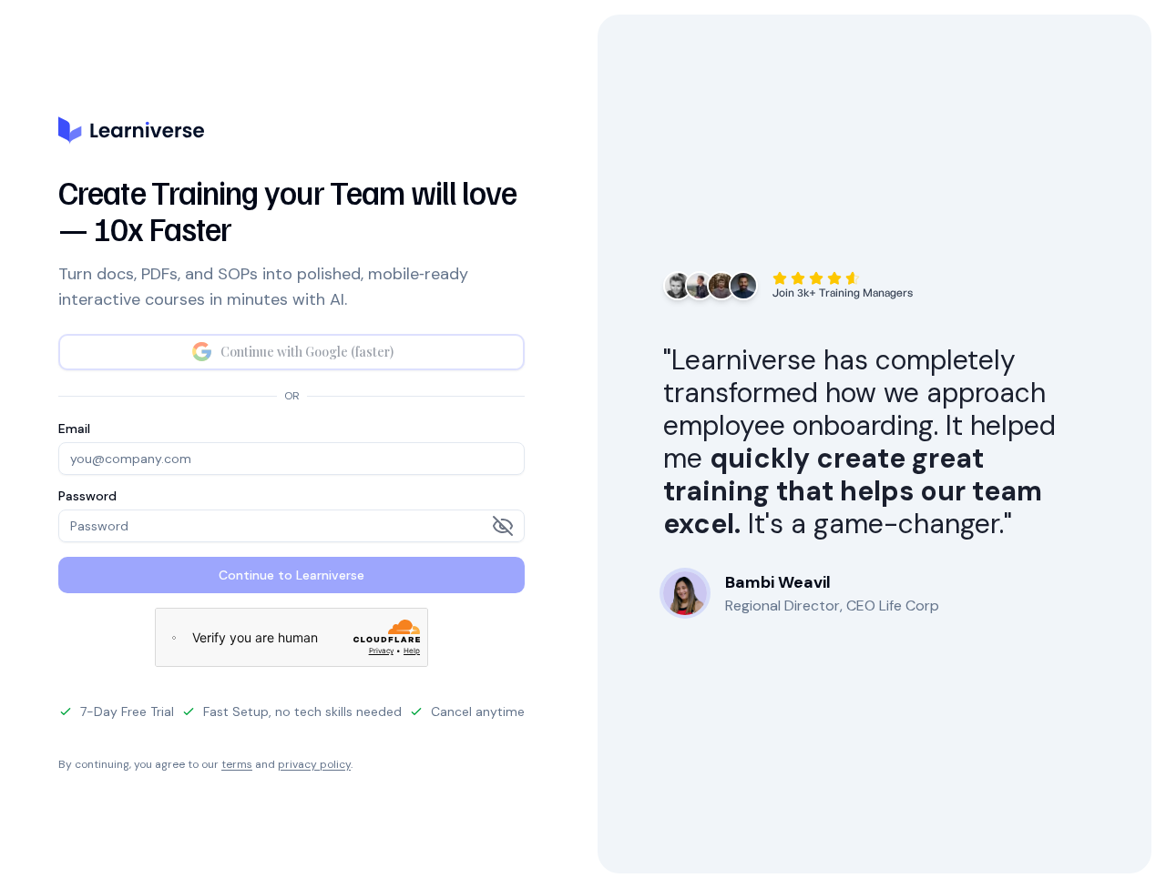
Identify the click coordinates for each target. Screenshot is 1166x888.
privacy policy (314, 764)
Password (87, 495)
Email (74, 428)
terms (236, 764)
